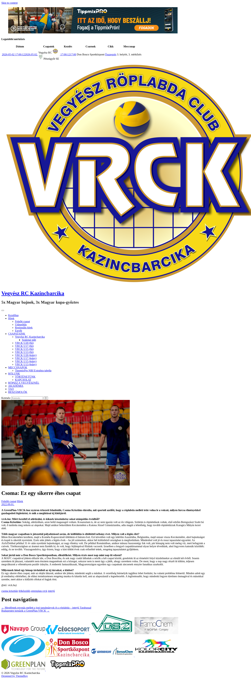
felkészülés (24, 591)
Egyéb (18, 330)
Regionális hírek (24, 327)
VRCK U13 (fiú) (24, 352)
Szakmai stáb (29, 339)
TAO (11, 388)
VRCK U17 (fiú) (24, 346)
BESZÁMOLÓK (17, 392)
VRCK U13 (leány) (26, 364)
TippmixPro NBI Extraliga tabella (33, 370)
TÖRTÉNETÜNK (25, 376)
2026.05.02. (20, 54)
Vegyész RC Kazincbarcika (32, 293)
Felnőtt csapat (22, 321)
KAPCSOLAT (23, 379)
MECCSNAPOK (17, 367)
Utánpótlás (21, 324)
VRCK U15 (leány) (26, 361)
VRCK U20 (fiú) (24, 342)
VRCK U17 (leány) (26, 358)
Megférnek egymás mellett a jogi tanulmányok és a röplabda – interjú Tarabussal (46, 607)
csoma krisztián (9, 591)
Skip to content (9, 2)
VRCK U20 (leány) (26, 355)
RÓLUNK (14, 373)
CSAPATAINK (16, 333)
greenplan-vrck (39, 591)
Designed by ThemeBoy (14, 676)
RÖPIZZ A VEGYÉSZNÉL (23, 382)
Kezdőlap (13, 315)
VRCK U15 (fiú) (24, 349)
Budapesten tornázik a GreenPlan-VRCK (25, 610)
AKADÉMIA (15, 385)
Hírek (11, 318)
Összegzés (110, 54)
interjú (51, 591)
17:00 (68, 54)
